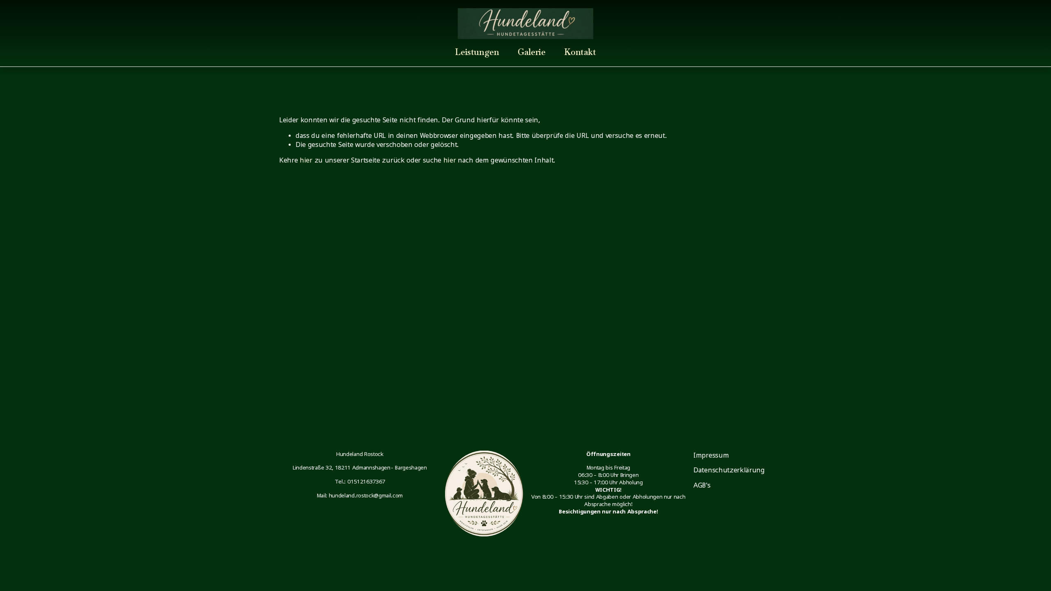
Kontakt (580, 51)
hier (306, 160)
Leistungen (477, 51)
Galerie (531, 51)
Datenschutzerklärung (729, 470)
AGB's (701, 485)
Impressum (711, 455)
